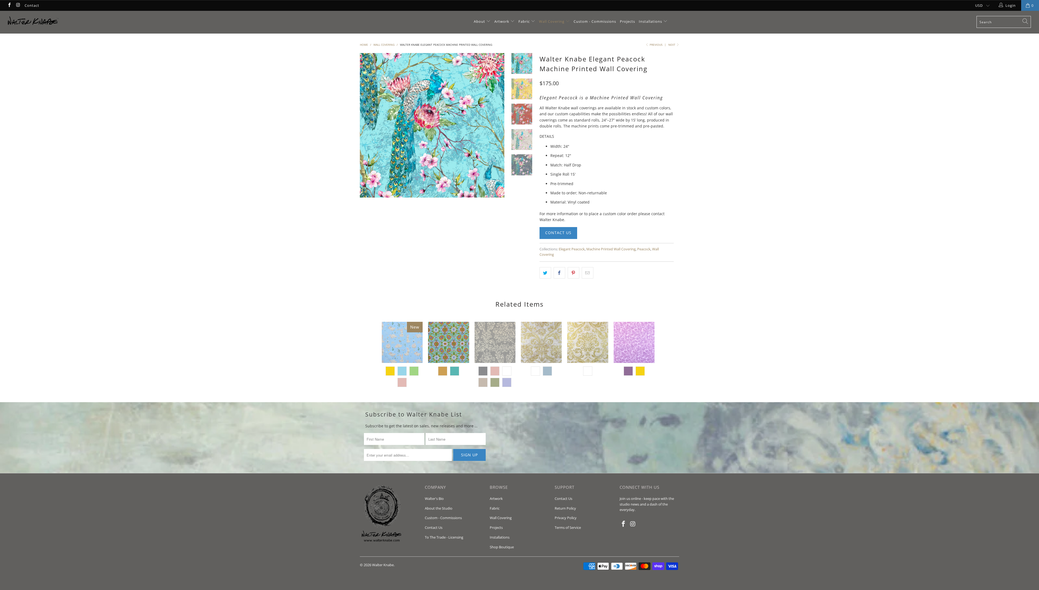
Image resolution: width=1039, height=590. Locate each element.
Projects (627, 21)
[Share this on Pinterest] (573, 272)
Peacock (643, 249)
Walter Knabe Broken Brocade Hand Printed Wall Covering (495, 342)
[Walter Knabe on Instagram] (17, 5)
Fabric (524, 21)
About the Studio (438, 508)
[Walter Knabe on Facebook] (9, 5)
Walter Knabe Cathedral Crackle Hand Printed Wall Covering (541, 342)
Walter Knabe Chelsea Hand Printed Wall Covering (634, 342)
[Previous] (368, 125)
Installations (651, 21)
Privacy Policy (566, 517)
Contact (32, 5)
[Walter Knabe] (85, 22)
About (480, 21)
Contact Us (558, 232)
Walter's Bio (434, 498)
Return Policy (565, 508)
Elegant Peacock (572, 249)
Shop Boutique (502, 547)
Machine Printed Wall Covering (611, 249)
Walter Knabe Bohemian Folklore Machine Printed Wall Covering (448, 342)
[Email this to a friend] (587, 272)
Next (672, 45)
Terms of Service (568, 527)
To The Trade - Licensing (444, 537)
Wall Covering (551, 21)
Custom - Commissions (595, 21)
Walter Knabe (383, 564)
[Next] (497, 125)
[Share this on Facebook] (559, 272)
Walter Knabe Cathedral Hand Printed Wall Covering (587, 342)
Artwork (501, 21)
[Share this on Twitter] (545, 272)
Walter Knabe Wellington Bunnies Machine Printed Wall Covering (402, 342)
